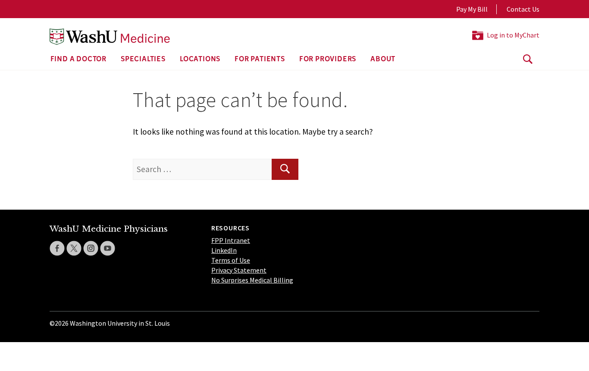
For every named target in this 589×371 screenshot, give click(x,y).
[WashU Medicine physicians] (110, 36)
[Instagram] (90, 248)
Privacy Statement (238, 270)
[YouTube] (107, 248)
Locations (200, 59)
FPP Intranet (230, 240)
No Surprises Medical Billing (252, 280)
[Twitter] (73, 248)
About (382, 59)
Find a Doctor (78, 59)
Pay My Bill (472, 9)
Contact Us (523, 9)
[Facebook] (57, 248)
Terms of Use (230, 260)
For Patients (260, 59)
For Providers (327, 59)
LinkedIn (224, 250)
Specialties (143, 59)
